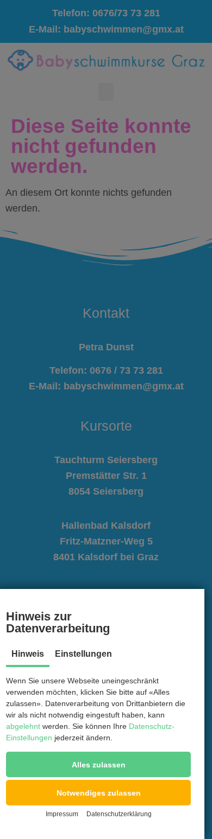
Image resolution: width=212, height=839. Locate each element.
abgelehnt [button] (23, 726)
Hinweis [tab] (27, 653)
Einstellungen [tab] (83, 653)
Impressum (62, 814)
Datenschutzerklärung (119, 814)
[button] (98, 764)
